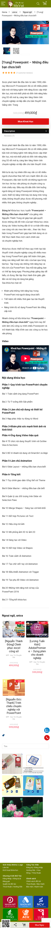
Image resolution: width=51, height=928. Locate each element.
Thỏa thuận (36, 873)
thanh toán (38, 887)
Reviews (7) (9, 136)
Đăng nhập (38, 867)
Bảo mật (29, 887)
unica (14, 12)
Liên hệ (6, 867)
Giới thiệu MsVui (10, 865)
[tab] (25, 130)
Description (9, 131)
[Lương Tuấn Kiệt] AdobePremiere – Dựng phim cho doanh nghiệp (37, 649)
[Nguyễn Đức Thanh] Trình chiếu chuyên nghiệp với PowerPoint (13, 706)
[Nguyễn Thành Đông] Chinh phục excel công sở (14, 646)
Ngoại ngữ (27, 12)
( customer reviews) (24, 73)
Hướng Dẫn (31, 870)
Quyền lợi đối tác (9, 884)
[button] (3, 735)
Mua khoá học (25, 121)
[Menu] (3, 3)
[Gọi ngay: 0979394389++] (47, 737)
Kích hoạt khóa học (10, 870)
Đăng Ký (29, 867)
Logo (20, 865)
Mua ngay (39, 925)
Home (4, 12)
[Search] (38, 3)
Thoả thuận (7, 887)
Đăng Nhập (7, 879)
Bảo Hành (40, 884)
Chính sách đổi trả (33, 881)
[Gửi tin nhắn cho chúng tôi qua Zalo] (47, 729)
